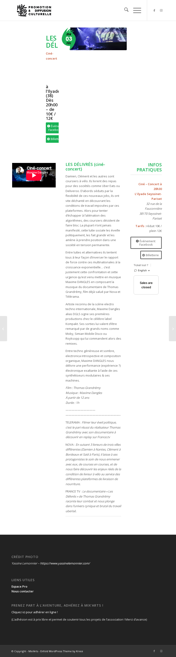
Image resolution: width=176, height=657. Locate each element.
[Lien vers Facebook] (154, 10)
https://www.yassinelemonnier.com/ (65, 563)
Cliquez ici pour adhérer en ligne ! (34, 612)
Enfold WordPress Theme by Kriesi (61, 651)
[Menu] (135, 10)
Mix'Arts (33, 651)
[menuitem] (124, 10)
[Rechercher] (124, 10)
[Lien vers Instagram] (161, 10)
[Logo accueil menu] (33, 10)
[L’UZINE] (3, 328)
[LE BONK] (172, 328)
